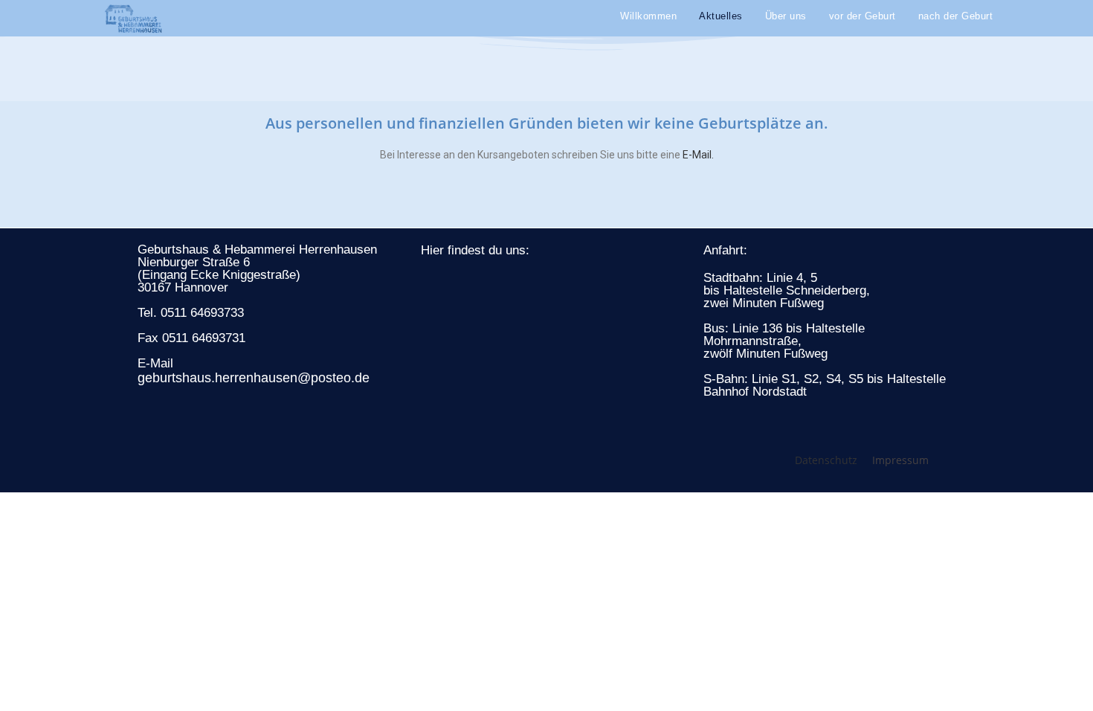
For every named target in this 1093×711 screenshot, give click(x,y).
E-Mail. (698, 155)
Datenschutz (826, 460)
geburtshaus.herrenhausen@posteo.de (254, 377)
